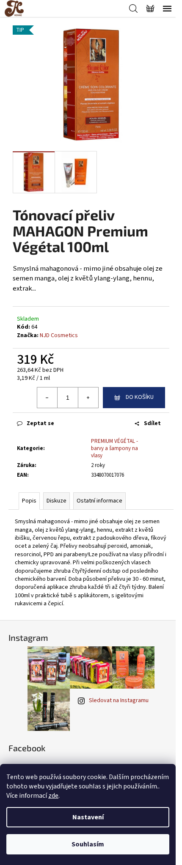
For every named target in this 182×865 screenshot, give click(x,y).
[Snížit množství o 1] (47, 397)
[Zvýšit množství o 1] (88, 397)
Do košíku (140, 397)
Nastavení (88, 817)
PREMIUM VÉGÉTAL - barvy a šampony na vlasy (114, 448)
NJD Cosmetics (59, 335)
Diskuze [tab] (56, 501)
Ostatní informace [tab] (99, 501)
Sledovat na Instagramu (119, 700)
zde (53, 795)
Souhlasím (88, 844)
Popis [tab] (29, 501)
